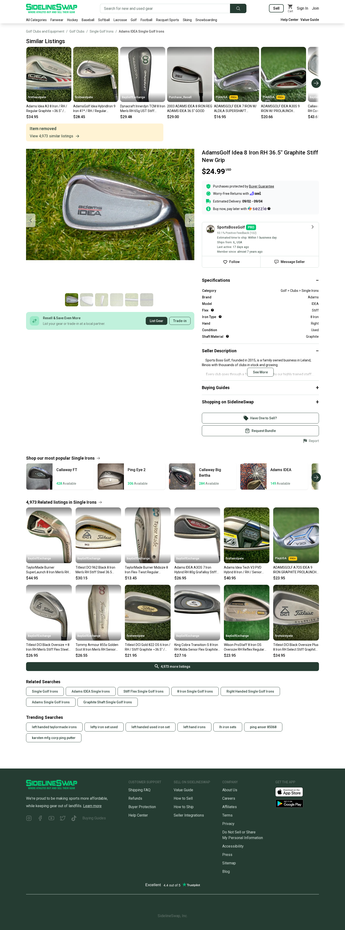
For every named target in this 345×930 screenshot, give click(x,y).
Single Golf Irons (102, 31)
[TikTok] (74, 819)
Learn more (92, 806)
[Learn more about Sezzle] (259, 208)
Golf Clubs (76, 31)
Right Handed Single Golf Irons (250, 691)
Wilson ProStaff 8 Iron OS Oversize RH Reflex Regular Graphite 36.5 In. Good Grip (244, 647)
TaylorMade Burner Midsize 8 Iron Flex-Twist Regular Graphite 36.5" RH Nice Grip (146, 570)
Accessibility (233, 846)
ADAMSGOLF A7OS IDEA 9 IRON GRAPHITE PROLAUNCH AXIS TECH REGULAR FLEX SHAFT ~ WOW (294, 570)
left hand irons (194, 727)
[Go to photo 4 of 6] (116, 299)
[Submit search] (238, 8)
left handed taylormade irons (54, 727)
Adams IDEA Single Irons (91, 691)
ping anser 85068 (263, 727)
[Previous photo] (30, 220)
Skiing (187, 20)
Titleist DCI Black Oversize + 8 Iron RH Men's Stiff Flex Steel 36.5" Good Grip (47, 647)
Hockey (72, 20)
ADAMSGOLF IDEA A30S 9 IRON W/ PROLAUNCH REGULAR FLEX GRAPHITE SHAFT (280, 108)
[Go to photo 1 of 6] (71, 299)
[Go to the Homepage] (51, 8)
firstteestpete (37, 97)
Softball (104, 20)
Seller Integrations (189, 815)
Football (146, 20)
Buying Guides (94, 818)
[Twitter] (62, 819)
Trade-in (180, 321)
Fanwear (56, 20)
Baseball (88, 20)
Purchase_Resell (180, 97)
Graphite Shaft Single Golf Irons (107, 702)
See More (260, 372)
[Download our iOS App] (292, 791)
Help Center (290, 20)
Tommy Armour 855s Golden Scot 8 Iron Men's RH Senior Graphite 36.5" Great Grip (97, 647)
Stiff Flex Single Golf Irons (143, 691)
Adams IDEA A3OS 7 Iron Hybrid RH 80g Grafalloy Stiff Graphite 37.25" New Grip (195, 570)
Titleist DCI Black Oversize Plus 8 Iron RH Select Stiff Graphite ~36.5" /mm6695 (295, 647)
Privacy (228, 823)
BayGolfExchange (133, 97)
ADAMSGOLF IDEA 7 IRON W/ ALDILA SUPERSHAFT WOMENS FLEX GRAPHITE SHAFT (235, 108)
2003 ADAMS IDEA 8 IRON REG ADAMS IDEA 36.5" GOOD (189, 108)
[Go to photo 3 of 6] (101, 299)
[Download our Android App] (297, 803)
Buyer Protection (142, 807)
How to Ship (184, 807)
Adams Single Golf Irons (51, 702)
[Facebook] (40, 819)
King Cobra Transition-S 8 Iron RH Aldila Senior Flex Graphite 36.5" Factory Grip (196, 647)
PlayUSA (221, 97)
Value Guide (309, 20)
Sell (276, 8)
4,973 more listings (175, 666)
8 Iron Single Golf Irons (195, 691)
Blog (226, 871)
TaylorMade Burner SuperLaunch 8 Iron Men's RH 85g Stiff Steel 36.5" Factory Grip (47, 570)
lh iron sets (227, 727)
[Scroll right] (316, 83)
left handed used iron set (150, 727)
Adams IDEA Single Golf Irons (141, 31)
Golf (134, 20)
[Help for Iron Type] (220, 316)
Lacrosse (120, 20)
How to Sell (183, 798)
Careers (228, 798)
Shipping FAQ (139, 790)
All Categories (36, 20)
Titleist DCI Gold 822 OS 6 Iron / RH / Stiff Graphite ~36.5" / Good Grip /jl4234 (147, 647)
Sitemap (229, 863)
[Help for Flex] (212, 310)
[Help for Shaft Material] (227, 336)
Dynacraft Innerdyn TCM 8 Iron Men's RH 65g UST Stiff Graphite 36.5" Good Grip (142, 108)
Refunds (135, 798)
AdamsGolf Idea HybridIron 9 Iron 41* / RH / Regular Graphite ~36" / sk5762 (94, 108)
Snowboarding (206, 20)
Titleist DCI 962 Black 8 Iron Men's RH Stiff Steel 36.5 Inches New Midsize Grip (95, 570)
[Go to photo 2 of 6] (86, 299)
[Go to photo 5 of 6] (131, 299)
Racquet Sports (167, 20)
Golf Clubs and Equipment (45, 31)
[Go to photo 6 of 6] (146, 299)
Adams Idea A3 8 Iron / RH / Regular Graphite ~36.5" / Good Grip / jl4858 (46, 108)
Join (315, 8)
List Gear (156, 321)
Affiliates (229, 807)
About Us (229, 790)
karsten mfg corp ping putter (54, 738)
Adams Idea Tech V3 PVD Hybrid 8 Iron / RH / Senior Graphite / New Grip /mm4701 (246, 570)
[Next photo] (189, 220)
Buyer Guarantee (261, 186)
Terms (227, 815)
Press (227, 854)
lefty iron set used (104, 727)
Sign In (302, 8)
